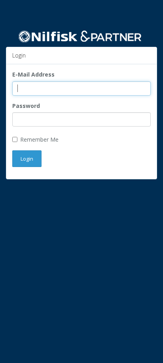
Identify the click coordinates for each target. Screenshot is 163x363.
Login (27, 158)
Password (26, 105)
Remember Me (39, 139)
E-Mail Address (33, 74)
